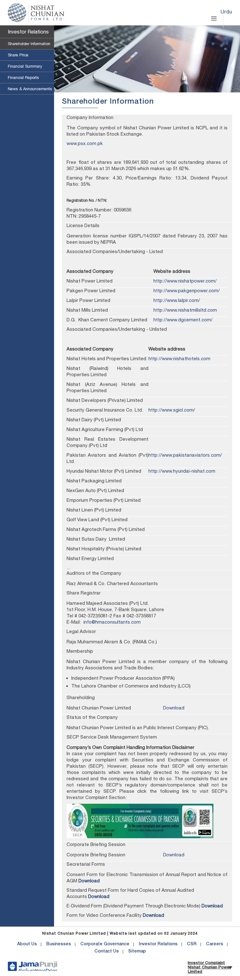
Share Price (18, 55)
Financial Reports (23, 77)
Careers (214, 944)
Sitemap (137, 951)
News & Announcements (30, 88)
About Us (27, 944)
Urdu (226, 11)
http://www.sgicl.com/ (171, 410)
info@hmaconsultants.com (112, 622)
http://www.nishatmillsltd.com (185, 310)
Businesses (58, 944)
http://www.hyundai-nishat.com (181, 471)
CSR (192, 944)
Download (173, 707)
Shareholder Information (29, 43)
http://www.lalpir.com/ (176, 300)
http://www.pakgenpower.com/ (186, 290)
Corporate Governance (104, 944)
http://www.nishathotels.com (179, 358)
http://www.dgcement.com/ (182, 319)
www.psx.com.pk (85, 143)
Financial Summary (25, 66)
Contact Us (106, 951)
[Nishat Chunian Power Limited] (36, 12)
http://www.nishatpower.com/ (185, 280)
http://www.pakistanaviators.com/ (185, 455)
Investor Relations (28, 31)
